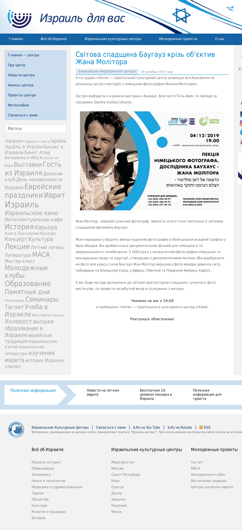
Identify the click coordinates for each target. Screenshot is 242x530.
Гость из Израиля (33, 168)
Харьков (118, 499)
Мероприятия (122, 462)
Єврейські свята (37, 141)
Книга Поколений (22, 233)
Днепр (116, 493)
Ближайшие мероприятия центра (107, 71)
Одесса (117, 487)
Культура (40, 239)
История (19, 226)
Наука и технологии (49, 481)
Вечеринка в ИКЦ (22, 157)
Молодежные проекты (178, 39)
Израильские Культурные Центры (60, 427)
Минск (116, 512)
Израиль (22, 204)
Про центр (16, 65)
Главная (16, 39)
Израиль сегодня (46, 462)
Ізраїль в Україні (24, 147)
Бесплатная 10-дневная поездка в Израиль (156, 394)
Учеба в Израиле (26, 310)
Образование (28, 283)
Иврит (54, 195)
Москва (117, 468)
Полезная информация (33, 390)
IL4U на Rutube (180, 427)
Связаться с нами (22, 115)
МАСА (41, 254)
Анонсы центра (21, 85)
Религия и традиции (49, 512)
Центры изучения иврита (212, 487)
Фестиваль (41, 315)
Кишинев (119, 505)
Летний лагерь (47, 247)
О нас (220, 39)
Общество (40, 499)
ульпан (12, 366)
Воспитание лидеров (208, 481)
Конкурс (48, 233)
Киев (115, 481)
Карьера (46, 227)
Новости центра (21, 75)
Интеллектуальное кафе (34, 219)
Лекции (17, 246)
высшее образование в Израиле (29, 328)
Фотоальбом (18, 105)
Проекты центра (22, 95)
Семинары (41, 299)
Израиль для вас (62, 17)
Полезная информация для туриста (207, 394)
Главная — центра (23, 55)
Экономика (41, 475)
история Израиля (44, 360)
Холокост (18, 321)
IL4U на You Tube (146, 427)
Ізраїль (58, 141)
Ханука (58, 315)
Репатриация (14, 301)
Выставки (28, 164)
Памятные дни (27, 291)
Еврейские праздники (33, 190)
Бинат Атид (37, 152)
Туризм (38, 493)
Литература (18, 255)
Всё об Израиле (54, 39)
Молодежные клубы (208, 475)
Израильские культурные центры (113, 39)
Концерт (16, 239)
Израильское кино (31, 213)
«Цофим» (14, 141)
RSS (207, 427)
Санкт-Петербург (126, 475)
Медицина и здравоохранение (57, 487)
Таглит (14, 307)
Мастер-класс (20, 261)
